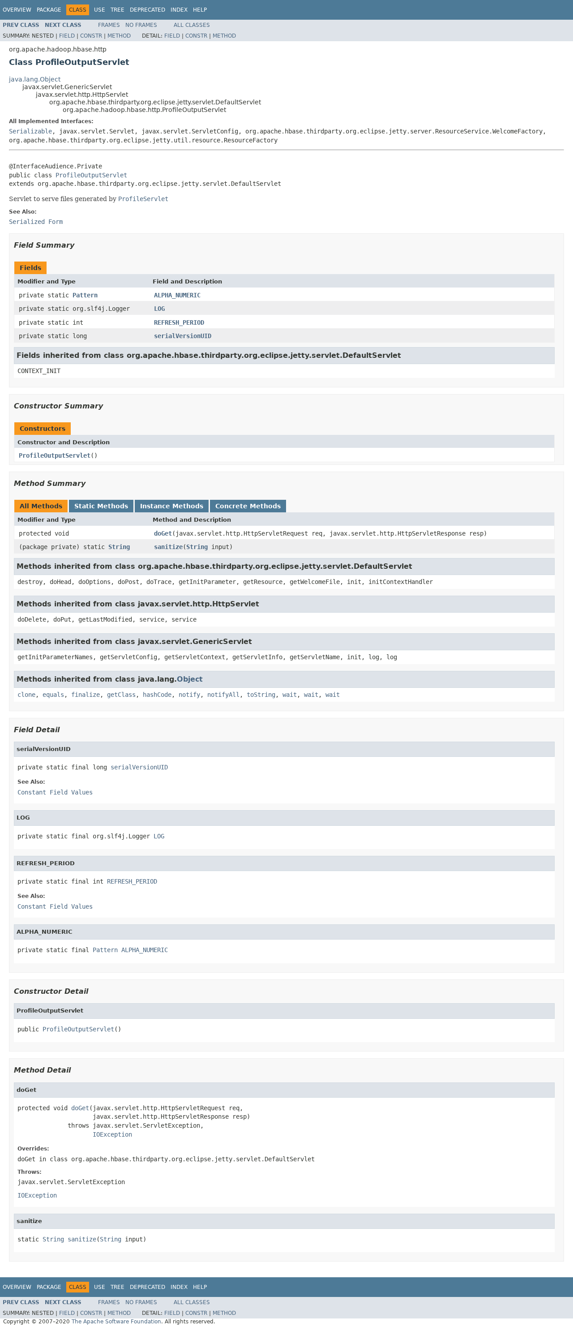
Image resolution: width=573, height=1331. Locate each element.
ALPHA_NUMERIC (177, 295)
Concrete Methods (248, 506)
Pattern (85, 295)
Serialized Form (36, 221)
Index (179, 10)
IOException (112, 1134)
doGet (163, 533)
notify (189, 694)
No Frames (141, 25)
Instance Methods (171, 506)
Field (67, 36)
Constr (91, 36)
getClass (121, 694)
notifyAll (223, 694)
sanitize (168, 546)
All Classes (192, 25)
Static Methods (101, 506)
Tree (117, 10)
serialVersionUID (182, 335)
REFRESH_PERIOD (179, 322)
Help (200, 10)
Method (119, 36)
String (119, 546)
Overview (17, 10)
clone (26, 694)
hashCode (157, 694)
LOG (159, 308)
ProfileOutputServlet (91, 175)
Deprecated (147, 10)
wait (289, 694)
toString (261, 694)
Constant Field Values (55, 792)
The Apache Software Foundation (116, 1321)
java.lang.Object (34, 79)
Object (190, 679)
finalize (85, 694)
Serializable (30, 131)
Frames (109, 25)
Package (49, 10)
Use (99, 10)
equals (53, 694)
